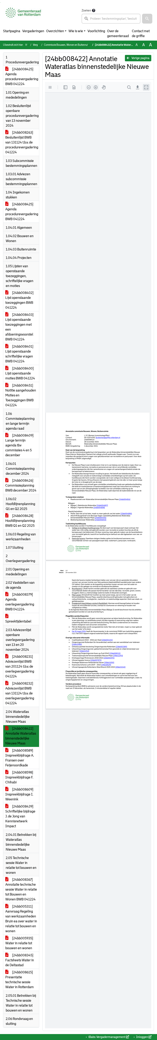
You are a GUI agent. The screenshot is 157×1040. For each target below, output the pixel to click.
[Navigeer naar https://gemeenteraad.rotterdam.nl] (23, 15)
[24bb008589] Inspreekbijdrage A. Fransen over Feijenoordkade (19, 758)
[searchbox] (111, 19)
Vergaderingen (33, 31)
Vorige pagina (140, 58)
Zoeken (86, 10)
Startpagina (11, 31)
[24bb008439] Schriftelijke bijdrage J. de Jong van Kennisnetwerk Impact (20, 816)
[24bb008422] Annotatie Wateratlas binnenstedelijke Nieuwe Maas (20, 736)
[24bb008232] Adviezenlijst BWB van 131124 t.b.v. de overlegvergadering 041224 (19, 693)
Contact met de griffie (141, 33)
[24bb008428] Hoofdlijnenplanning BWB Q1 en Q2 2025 (20, 520)
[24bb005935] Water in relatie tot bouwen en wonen (19, 943)
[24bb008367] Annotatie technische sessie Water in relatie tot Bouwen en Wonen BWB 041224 (21, 889)
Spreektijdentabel (18, 621)
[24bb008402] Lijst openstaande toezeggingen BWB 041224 (19, 300)
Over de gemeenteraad (118, 33)
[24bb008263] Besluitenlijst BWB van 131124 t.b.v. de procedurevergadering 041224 (21, 142)
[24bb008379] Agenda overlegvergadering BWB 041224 (19, 602)
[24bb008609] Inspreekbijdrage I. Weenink (19, 794)
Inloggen (142, 1037)
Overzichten (55, 31)
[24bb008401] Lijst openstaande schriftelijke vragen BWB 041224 (19, 354)
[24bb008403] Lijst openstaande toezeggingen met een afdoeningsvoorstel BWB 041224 (19, 327)
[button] (147, 19)
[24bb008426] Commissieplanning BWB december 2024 (20, 485)
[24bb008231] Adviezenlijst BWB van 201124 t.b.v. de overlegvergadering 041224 (19, 666)
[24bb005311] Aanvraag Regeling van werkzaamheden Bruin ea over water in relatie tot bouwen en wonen (21, 919)
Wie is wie (75, 31)
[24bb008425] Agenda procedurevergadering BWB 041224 (21, 76)
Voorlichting (96, 31)
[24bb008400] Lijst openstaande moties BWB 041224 (20, 373)
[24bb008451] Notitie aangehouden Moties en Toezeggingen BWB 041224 (20, 395)
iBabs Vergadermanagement (107, 1037)
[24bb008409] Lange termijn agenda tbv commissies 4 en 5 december (19, 445)
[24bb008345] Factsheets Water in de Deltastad (19, 960)
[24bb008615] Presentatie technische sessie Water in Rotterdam (19, 980)
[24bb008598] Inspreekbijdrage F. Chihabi (19, 777)
